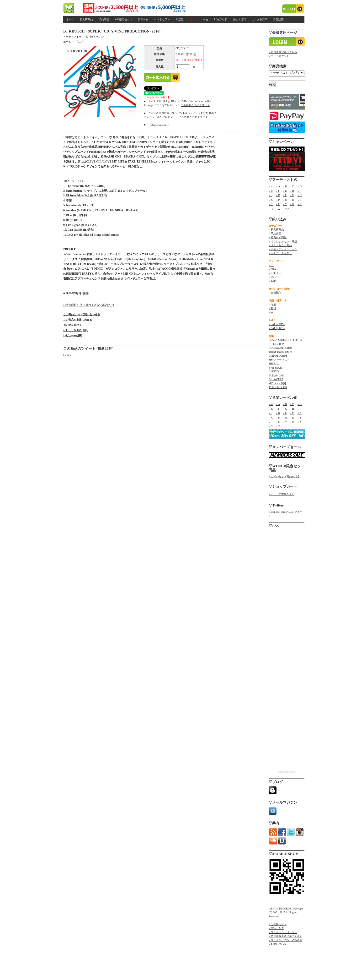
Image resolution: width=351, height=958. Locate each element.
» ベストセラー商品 (280, 245)
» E (271, 191)
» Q (285, 199)
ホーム (70, 19)
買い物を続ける (72, 324)
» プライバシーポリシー (283, 932)
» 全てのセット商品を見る (284, 476)
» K (86, 36)
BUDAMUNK (276, 375)
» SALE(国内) (277, 324)
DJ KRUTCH (97, 36)
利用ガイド (220, 19)
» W (292, 204)
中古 (205, 19)
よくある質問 (259, 19)
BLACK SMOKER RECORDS (285, 339)
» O (271, 199)
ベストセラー (162, 19)
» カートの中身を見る (281, 494)
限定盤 (180, 19)
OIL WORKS (276, 379)
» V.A (286, 208)
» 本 (271, 312)
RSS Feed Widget (286, 771)
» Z (278, 208)
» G (285, 191)
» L (285, 195)
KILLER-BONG (278, 344)
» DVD (273, 276)
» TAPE (273, 280)
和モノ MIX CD (278, 387)
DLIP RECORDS (278, 355)
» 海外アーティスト (280, 253)
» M (292, 195)
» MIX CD (274, 268)
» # (271, 186)
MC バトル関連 (278, 383)
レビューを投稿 (72, 335)
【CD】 (79, 41)
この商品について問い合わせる (81, 314)
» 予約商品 (275, 233)
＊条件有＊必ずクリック (195, 105)
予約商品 (104, 19)
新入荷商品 (86, 19)
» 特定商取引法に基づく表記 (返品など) (88, 305)
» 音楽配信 (275, 292)
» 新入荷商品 (276, 229)
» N (300, 195)
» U (278, 204)
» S (299, 199)
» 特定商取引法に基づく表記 (285, 936)
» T (271, 204)
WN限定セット (123, 19)
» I (299, 191)
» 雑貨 (272, 308)
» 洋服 (272, 304)
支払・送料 (239, 19)
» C (292, 186)
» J (270, 195)
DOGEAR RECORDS (280, 347)
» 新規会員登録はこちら (283, 52)
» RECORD (275, 273)
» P (278, 199)
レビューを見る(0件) (75, 330)
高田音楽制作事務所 (280, 351)
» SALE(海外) (277, 328)
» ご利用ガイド (278, 924)
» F (278, 191)
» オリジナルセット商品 (283, 241)
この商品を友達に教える (77, 319)
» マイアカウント (279, 55)
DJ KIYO (274, 371)
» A (278, 186)
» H (292, 191)
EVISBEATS (276, 367)
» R (292, 199)
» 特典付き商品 (278, 237)
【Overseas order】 (159, 124)
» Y (271, 208)
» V (285, 204)
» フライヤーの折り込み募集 (285, 940)
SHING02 (274, 363)
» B (285, 186)
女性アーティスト (279, 359)
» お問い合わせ (278, 943)
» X (300, 204)
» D (300, 186)
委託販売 (278, 19)
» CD (271, 265)
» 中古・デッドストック (283, 249)
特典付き (143, 19)
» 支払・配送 (276, 928)
